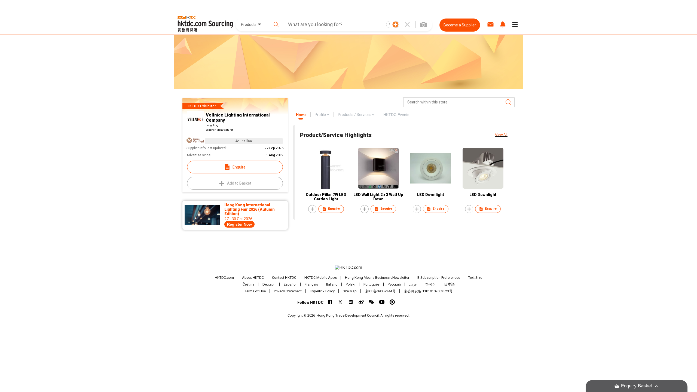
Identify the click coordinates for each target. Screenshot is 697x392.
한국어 (430, 284)
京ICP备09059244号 (380, 291)
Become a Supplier (460, 25)
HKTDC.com (224, 277)
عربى (413, 284)
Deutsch (269, 284)
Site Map (350, 291)
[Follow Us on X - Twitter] (340, 302)
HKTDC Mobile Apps (320, 277)
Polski (350, 284)
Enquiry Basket (636, 385)
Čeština (248, 284)
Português (371, 284)
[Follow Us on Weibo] (361, 302)
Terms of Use (255, 291)
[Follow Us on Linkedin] (350, 302)
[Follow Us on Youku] (392, 302)
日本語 (449, 284)
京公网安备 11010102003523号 (428, 291)
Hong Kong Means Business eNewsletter (377, 277)
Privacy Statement (288, 291)
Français (311, 284)
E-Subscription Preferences (438, 277)
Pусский (394, 284)
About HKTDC (253, 277)
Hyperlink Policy (322, 291)
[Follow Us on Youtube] (381, 302)
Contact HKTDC (284, 277)
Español (290, 284)
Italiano (332, 284)
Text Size (475, 277)
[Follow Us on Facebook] (330, 302)
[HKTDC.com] (348, 267)
